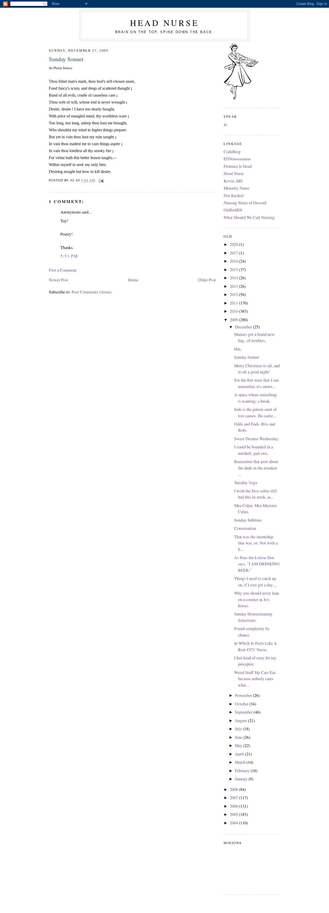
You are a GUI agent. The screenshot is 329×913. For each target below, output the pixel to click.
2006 (234, 806)
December (244, 327)
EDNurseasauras (237, 159)
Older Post (207, 280)
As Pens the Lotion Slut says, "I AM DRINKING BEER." (257, 564)
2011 (234, 303)
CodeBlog (232, 151)
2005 (234, 814)
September (244, 712)
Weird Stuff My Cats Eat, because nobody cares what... (255, 679)
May (239, 745)
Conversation (245, 528)
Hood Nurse (234, 173)
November (244, 695)
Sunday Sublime (248, 520)
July (239, 729)
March (240, 762)
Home (133, 280)
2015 (234, 269)
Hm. (238, 349)
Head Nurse (164, 22)
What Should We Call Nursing (249, 217)
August (241, 720)
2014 (234, 278)
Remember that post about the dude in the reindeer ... (256, 468)
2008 (234, 789)
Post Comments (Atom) (92, 292)
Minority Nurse (236, 188)
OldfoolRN (233, 210)
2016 (234, 261)
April (240, 754)
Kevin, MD (233, 181)
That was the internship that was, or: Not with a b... (256, 543)
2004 (234, 823)
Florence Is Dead (238, 166)
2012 (234, 294)
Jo (225, 124)
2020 (234, 244)
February (243, 770)
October (242, 704)
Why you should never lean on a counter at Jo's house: (256, 599)
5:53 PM (69, 256)
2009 (234, 319)
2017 (234, 253)
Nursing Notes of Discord (245, 203)
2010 (234, 311)
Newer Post (58, 280)
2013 (234, 286)
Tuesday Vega (245, 482)
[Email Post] (100, 180)
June (239, 737)
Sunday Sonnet (66, 59)
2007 (234, 797)
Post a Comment (63, 270)
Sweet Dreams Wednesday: (256, 438)
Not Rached (233, 195)
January (242, 779)
